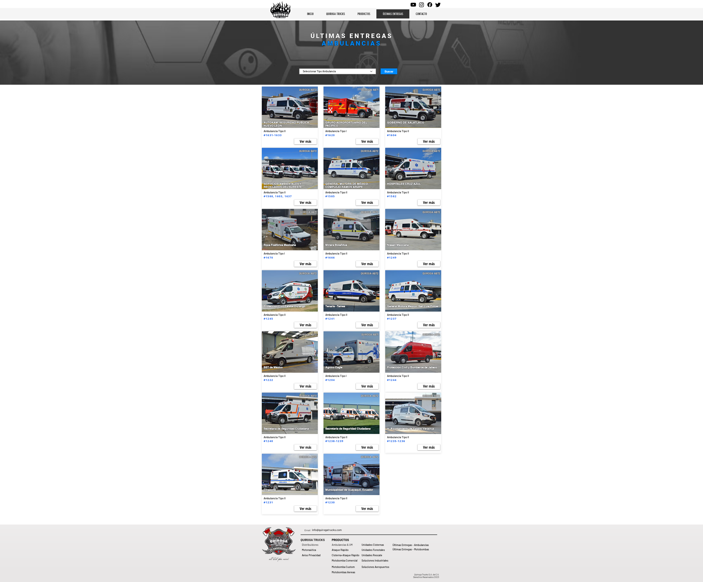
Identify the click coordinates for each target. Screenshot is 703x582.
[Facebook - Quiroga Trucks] (430, 4)
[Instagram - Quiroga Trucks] (421, 4)
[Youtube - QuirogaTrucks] (413, 4)
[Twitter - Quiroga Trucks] (438, 4)
